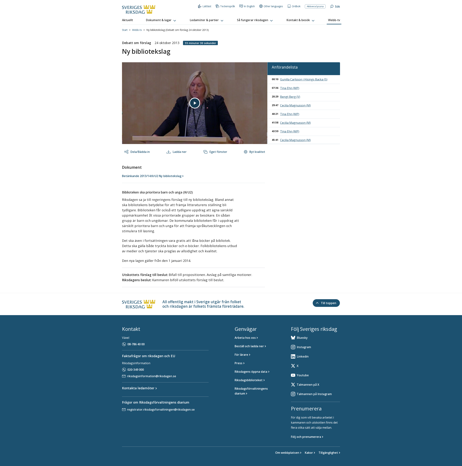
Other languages (273, 6)
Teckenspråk (227, 6)
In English (249, 6)
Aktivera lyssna (315, 6)
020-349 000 (135, 370)
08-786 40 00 (136, 344)
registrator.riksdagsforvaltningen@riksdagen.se (161, 409)
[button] (161, 20)
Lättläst (206, 6)
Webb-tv (137, 30)
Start (125, 30)
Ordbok (296, 6)
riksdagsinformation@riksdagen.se (151, 376)
